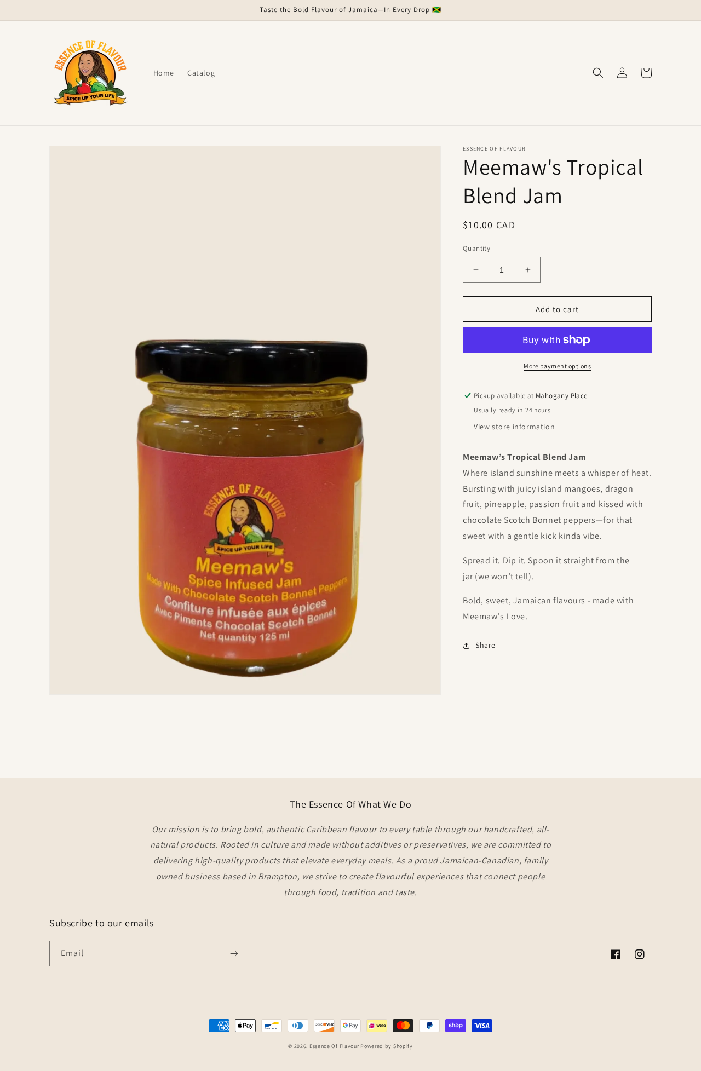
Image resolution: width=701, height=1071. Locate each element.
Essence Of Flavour (334, 1046)
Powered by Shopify (386, 1046)
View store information (514, 426)
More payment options (557, 366)
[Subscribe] (234, 953)
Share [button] (485, 645)
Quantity (476, 248)
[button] (598, 73)
